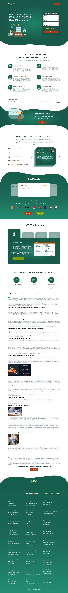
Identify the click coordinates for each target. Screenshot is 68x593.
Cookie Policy (56, 486)
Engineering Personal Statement (47, 573)
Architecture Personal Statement (30, 510)
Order (57, 4)
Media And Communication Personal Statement (32, 556)
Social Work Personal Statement (48, 560)
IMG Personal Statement (46, 575)
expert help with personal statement (45, 463)
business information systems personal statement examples (24, 357)
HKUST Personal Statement (47, 582)
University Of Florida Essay (29, 554)
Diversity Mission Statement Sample (30, 516)
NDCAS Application (46, 529)
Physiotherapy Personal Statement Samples (14, 552)
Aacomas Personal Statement (29, 583)
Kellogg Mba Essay (10, 561)
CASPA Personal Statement (47, 522)
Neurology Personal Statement (47, 564)
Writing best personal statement (50, 348)
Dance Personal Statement (29, 525)
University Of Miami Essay (29, 512)
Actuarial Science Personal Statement (30, 534)
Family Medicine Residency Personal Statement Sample (51, 515)
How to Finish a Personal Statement (13, 499)
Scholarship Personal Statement (47, 566)
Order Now (28, 213)
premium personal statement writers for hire (36, 341)
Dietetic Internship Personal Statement (13, 543)
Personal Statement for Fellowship (48, 544)
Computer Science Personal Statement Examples (32, 530)
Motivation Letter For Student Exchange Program (15, 510)
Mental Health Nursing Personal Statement (14, 525)
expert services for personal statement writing (35, 333)
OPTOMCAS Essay (46, 553)
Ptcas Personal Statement (11, 516)
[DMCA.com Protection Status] (47, 494)
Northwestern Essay (11, 541)
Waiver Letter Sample (11, 503)
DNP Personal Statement (11, 547)
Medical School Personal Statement (13, 530)
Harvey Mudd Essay (11, 563)
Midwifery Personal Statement (12, 579)
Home (10, 486)
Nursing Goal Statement (46, 504)
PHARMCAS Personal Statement (48, 562)
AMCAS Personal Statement (29, 545)
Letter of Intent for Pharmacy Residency (49, 500)
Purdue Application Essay (29, 565)
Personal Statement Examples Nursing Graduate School (51, 509)
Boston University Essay (28, 576)
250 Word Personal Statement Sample (31, 519)
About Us (28, 4)
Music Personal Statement (47, 518)
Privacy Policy (48, 486)
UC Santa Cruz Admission (11, 548)
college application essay (13, 393)
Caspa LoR (27, 543)
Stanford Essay (27, 559)
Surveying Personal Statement (12, 568)
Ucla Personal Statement (11, 570)
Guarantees (20, 4)
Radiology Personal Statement (47, 546)
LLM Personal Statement (29, 548)
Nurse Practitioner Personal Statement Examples (50, 511)
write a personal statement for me (45, 425)
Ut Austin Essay (27, 563)
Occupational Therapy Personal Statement (31, 528)
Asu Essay (26, 572)
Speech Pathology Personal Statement (48, 535)
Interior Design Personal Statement (13, 523)
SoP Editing (45, 586)
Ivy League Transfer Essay (11, 556)
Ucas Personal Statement (29, 521)
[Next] (59, 157)
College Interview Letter (28, 507)
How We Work (33, 4)
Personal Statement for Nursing (47, 571)
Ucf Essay (26, 523)
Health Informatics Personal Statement (13, 572)
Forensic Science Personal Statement (30, 501)
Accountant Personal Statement (47, 502)
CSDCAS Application (46, 524)
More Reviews (40, 213)
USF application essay (38, 381)
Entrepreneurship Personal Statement (13, 576)
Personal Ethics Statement (11, 583)
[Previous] (32, 157)
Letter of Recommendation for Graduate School (32, 585)
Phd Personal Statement (11, 539)
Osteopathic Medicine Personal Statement (49, 580)
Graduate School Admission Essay (48, 513)
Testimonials (42, 4)
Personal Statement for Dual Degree (48, 520)
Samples (38, 4)
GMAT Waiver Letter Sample (12, 519)
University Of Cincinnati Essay (29, 536)
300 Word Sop (10, 501)
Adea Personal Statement (29, 532)
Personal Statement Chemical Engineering (49, 542)
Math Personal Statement (11, 574)
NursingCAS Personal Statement (48, 517)
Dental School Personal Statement (13, 527)
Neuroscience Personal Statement (30, 505)
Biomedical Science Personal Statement (31, 539)
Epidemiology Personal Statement (13, 528)
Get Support (42, 122)
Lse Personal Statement (28, 547)
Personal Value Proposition (47, 531)
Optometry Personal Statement (12, 508)
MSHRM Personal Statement (12, 581)
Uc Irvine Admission (28, 579)
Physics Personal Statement (29, 570)
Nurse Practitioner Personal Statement (48, 533)
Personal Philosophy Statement (12, 507)
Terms (42, 486)
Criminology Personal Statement (12, 532)
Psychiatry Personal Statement (47, 538)
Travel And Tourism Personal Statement (13, 565)
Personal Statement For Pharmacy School (14, 521)
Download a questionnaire (18, 258)
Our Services (25, 4)
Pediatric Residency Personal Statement (49, 549)
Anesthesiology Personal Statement (48, 567)
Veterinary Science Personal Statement (31, 503)
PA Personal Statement (46, 584)
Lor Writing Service (28, 514)
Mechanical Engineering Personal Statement (49, 558)
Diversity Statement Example (12, 505)
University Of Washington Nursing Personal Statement (51, 578)
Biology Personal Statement (47, 540)
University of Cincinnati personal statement (27, 317)
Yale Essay (9, 550)
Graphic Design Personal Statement (13, 534)
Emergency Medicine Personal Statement (49, 555)
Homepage (9, 9)
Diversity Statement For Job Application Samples (15, 559)
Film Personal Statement (29, 499)
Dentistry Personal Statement (29, 508)
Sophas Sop (27, 552)
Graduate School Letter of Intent (48, 506)
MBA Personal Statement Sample (13, 512)
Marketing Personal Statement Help (30, 541)
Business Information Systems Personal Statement (32, 574)
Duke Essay (27, 527)
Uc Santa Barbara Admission (29, 561)
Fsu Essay (26, 581)
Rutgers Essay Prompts (46, 551)
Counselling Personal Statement (12, 585)
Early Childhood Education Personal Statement (14, 536)
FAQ (45, 4)
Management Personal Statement (13, 554)
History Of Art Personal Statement (13, 577)
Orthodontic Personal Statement (30, 568)
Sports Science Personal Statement (30, 550)
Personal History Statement (47, 569)
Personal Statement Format (12, 514)
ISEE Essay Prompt (46, 526)
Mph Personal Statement (29, 577)
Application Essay (10, 545)
